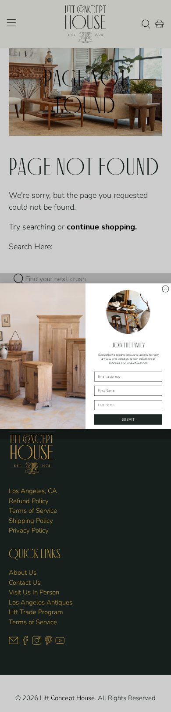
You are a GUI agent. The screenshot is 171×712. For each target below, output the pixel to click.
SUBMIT (128, 419)
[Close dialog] (165, 289)
